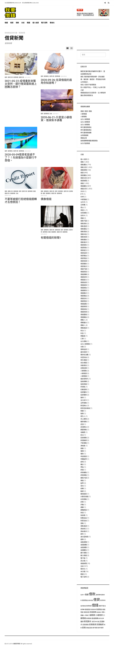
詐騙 (82, 504)
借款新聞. (16, 191)
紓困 (82, 470)
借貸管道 (83, 258)
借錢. (34, 191)
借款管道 (83, 231)
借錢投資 (83, 282)
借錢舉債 (83, 306)
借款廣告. (46, 191)
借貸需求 (83, 266)
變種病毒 (83, 510)
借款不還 (83, 221)
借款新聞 (83, 170)
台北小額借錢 (85, 119)
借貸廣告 (83, 175)
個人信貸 (36, 23)
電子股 (82, 558)
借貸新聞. (16, 77)
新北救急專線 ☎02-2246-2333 (30, 3)
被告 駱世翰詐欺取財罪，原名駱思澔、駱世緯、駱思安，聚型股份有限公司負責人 (92, 79)
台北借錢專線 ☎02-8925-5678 (13, 3)
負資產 (82, 515)
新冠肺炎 (83, 405)
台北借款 (83, 341)
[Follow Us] (105, 3)
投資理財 (83, 395)
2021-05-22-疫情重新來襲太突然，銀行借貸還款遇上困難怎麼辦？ (21, 84)
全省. (50, 114)
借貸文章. (10, 77)
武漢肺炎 (83, 427)
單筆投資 (83, 349)
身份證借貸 (84, 537)
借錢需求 (98, 612)
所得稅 (82, 387)
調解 (82, 507)
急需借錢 (89, 618)
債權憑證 (83, 328)
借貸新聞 (83, 181)
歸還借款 (83, 429)
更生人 (82, 416)
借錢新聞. (12, 193)
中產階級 (83, 199)
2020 (82, 191)
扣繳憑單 (83, 389)
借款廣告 (83, 165)
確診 (82, 464)
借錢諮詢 (83, 309)
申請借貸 (83, 456)
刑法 (82, 330)
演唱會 (82, 446)
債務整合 (83, 322)
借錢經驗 (83, 304)
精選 (28, 23)
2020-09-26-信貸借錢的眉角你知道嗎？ (56, 81)
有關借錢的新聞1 (51, 238)
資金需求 (83, 531)
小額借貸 (83, 373)
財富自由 (83, 521)
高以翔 (82, 561)
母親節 (82, 432)
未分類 (82, 571)
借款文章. (10, 191)
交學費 (82, 205)
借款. (6, 191)
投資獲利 (83, 392)
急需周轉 (83, 381)
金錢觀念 (83, 550)
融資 (82, 491)
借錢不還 (83, 269)
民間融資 (83, 440)
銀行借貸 (100, 628)
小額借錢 (83, 114)
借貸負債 (83, 261)
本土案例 (83, 419)
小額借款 (83, 116)
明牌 (82, 411)
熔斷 (82, 448)
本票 (93, 622)
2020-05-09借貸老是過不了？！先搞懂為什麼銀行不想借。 (21, 157)
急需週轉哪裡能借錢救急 (89, 141)
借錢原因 (83, 272)
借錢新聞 (83, 563)
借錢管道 (83, 301)
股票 (82, 483)
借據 (82, 218)
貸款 (82, 523)
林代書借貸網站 (85, 127)
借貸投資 (83, 253)
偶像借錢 (46, 199)
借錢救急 (83, 288)
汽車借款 (83, 443)
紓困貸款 (83, 475)
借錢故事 (83, 285)
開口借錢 (83, 555)
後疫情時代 (84, 379)
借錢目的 (83, 298)
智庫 (82, 413)
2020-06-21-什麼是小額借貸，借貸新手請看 (56, 118)
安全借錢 (83, 363)
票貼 (82, 467)
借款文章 (83, 167)
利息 (82, 333)
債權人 (82, 325)
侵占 (82, 207)
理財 (82, 454)
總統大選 (83, 478)
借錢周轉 (83, 274)
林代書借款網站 (85, 130)
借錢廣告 (83, 186)
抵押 (102, 618)
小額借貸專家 (16, 644)
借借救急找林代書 (11, 33)
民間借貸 (92, 624)
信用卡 (82, 215)
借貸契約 (83, 245)
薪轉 (82, 488)
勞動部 (82, 336)
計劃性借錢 (84, 496)
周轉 (86, 615)
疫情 (82, 462)
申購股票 (83, 459)
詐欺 (82, 502)
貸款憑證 (83, 526)
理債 (82, 451)
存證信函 (83, 357)
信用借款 (83, 213)
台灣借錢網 (84, 135)
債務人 (82, 320)
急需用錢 (83, 384)
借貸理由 (83, 256)
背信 (82, 486)
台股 (82, 347)
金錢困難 (83, 545)
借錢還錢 (83, 314)
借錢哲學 (83, 277)
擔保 (82, 397)
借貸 (11, 23)
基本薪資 (83, 352)
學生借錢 (83, 360)
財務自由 (83, 518)
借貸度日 (83, 250)
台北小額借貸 (85, 122)
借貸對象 (83, 247)
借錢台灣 (83, 138)
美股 (82, 480)
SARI (82, 197)
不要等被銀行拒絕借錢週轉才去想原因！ (21, 200)
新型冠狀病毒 (85, 408)
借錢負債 (83, 312)
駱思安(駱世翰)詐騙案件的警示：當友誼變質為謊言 (85, 15)
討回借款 (83, 499)
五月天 (82, 202)
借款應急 (83, 229)
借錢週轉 (93, 612)
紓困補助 (83, 472)
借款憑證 (83, 226)
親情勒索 (83, 494)
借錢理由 (83, 296)
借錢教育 (83, 290)
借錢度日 (83, 280)
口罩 (82, 338)
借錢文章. (21, 77)
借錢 (6, 23)
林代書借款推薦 (85, 132)
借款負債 (83, 237)
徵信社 (52, 23)
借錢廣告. (48, 193)
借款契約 (83, 223)
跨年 (82, 534)
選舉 (82, 539)
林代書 (97, 622)
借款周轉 (98, 595)
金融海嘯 (83, 542)
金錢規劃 (83, 547)
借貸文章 (83, 178)
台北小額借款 (85, 124)
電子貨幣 (44, 23)
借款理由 (85, 600)
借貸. (6, 77)
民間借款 (83, 438)
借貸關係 (83, 264)
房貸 (99, 618)
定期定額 (83, 368)
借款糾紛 (83, 234)
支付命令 (83, 400)
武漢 (82, 424)
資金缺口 (83, 529)
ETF (81, 194)
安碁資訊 (83, 365)
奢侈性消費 (84, 355)
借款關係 (83, 239)
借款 (17, 23)
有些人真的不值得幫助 (88, 85)
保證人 (82, 210)
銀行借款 (83, 553)
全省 (22, 23)
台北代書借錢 (85, 143)
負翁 (82, 512)
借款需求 (83, 242)
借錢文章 (83, 189)
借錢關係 (83, 317)
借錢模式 (83, 293)
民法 (82, 435)
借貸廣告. (46, 76)
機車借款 (83, 421)
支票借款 (83, 403)
